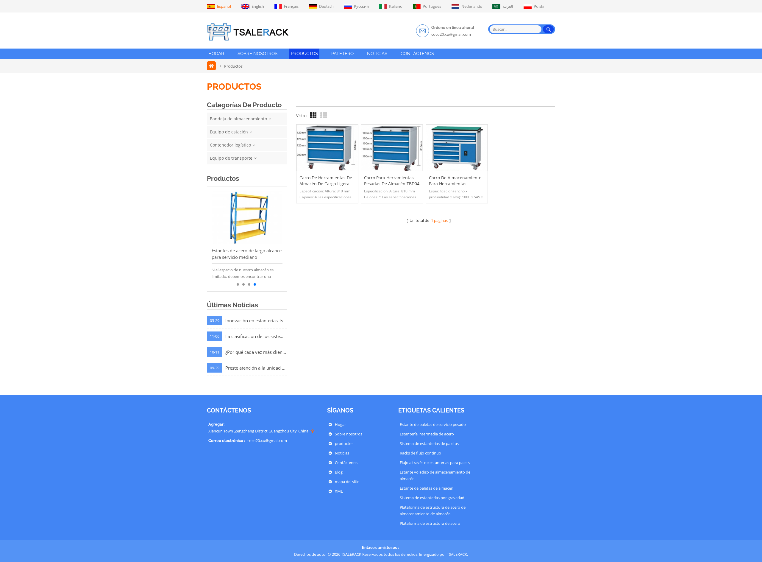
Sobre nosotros (348, 434)
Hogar (216, 53)
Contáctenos (346, 462)
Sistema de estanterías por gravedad (432, 497)
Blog (339, 472)
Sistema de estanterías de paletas (429, 443)
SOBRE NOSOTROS (257, 53)
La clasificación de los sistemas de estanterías (256, 336)
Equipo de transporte (231, 158)
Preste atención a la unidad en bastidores (256, 368)
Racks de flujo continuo (420, 453)
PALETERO (342, 53)
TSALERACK (457, 554)
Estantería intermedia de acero (427, 434)
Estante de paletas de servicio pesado (433, 424)
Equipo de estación (229, 132)
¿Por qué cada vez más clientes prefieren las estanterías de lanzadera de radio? (256, 352)
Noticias (342, 453)
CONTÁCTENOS (417, 53)
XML (339, 491)
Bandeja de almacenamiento (238, 119)
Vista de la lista (322, 115)
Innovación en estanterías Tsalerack (256, 320)
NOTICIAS (377, 53)
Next (215, 239)
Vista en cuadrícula (312, 115)
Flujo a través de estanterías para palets (435, 462)
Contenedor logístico (230, 145)
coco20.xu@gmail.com (451, 34)
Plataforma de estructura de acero (430, 523)
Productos (304, 53)
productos (344, 443)
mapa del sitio (347, 481)
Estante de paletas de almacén (426, 488)
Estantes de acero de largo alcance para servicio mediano (247, 253)
